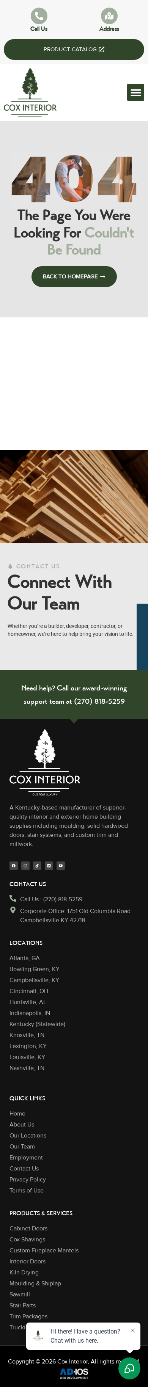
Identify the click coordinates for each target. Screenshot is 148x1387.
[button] (135, 92)
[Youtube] (61, 865)
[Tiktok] (37, 865)
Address (109, 28)
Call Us (38, 28)
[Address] (109, 16)
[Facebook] (13, 865)
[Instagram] (25, 865)
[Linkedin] (49, 865)
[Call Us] (39, 16)
